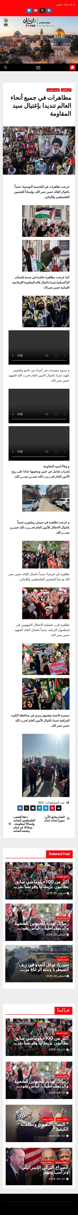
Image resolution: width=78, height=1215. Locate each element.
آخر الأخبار (66, 90)
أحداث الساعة (53, 90)
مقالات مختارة (47, 1119)
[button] (5, 67)
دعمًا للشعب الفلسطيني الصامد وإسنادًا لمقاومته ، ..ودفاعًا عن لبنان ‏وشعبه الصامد (24, 824)
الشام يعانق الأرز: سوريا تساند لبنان (54, 818)
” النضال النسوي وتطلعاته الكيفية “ (44, 1126)
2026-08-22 (57, 1049)
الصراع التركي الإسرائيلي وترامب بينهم (45, 1170)
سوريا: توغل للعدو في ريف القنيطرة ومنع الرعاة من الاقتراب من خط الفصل (44, 969)
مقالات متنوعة (62, 1119)
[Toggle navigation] (38, 67)
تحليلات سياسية (61, 1162)
